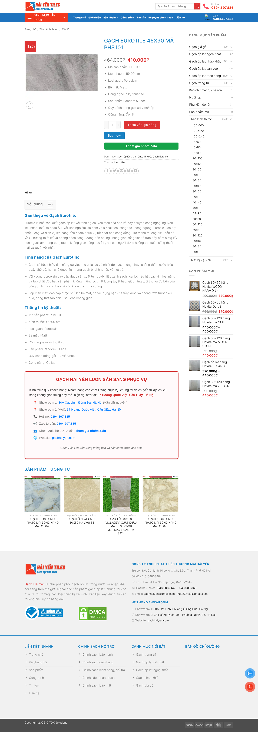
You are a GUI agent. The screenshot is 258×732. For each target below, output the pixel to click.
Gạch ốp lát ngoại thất (205, 54)
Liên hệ (180, 17)
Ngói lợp (195, 97)
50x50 (197, 219)
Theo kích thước (48, 29)
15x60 (197, 142)
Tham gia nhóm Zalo (141, 146)
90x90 (197, 252)
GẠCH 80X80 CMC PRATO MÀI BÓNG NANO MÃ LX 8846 (43, 522)
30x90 (197, 197)
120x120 (198, 131)
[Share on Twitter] (114, 171)
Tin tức (141, 17)
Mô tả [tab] (28, 192)
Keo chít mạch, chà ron (205, 90)
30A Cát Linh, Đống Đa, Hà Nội (80, 402)
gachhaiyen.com (63, 438)
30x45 (197, 186)
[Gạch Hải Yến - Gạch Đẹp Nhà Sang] (48, 6)
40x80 (197, 208)
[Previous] (24, 511)
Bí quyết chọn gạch (160, 17)
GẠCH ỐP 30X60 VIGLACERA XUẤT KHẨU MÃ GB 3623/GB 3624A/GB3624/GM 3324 (121, 526)
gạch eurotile (117, 162)
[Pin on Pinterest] (128, 171)
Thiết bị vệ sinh (200, 260)
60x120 (198, 224)
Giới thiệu (94, 17)
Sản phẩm (109, 17)
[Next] (178, 511)
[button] (46, 17)
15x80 (197, 147)
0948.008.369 (187, 588)
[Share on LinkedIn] (135, 171)
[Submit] (197, 6)
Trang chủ (79, 17)
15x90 (197, 153)
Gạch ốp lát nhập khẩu (205, 61)
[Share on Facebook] (107, 171)
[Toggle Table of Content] (48, 204)
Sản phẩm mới (199, 112)
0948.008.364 (165, 588)
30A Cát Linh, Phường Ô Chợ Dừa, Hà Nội (180, 609)
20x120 (198, 164)
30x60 (197, 191)
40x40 (197, 202)
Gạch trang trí (199, 83)
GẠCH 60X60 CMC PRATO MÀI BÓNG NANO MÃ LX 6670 (160, 522)
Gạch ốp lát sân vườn (204, 68)
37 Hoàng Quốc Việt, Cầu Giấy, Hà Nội (126, 395)
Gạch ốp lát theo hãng (205, 76)
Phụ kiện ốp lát (199, 104)
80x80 (197, 246)
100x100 (198, 125)
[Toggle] (231, 47)
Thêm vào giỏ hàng (142, 125)
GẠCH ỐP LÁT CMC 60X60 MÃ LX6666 (81, 520)
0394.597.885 (60, 416)
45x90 (66, 29)
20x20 (197, 169)
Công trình (127, 17)
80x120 (198, 235)
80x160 (198, 241)
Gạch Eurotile (160, 156)
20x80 (197, 175)
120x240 (198, 136)
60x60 (197, 230)
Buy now (114, 135)
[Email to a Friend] (121, 171)
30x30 (197, 180)
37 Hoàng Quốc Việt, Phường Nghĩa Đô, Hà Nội (185, 614)
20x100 (198, 158)
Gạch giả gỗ (198, 47)
